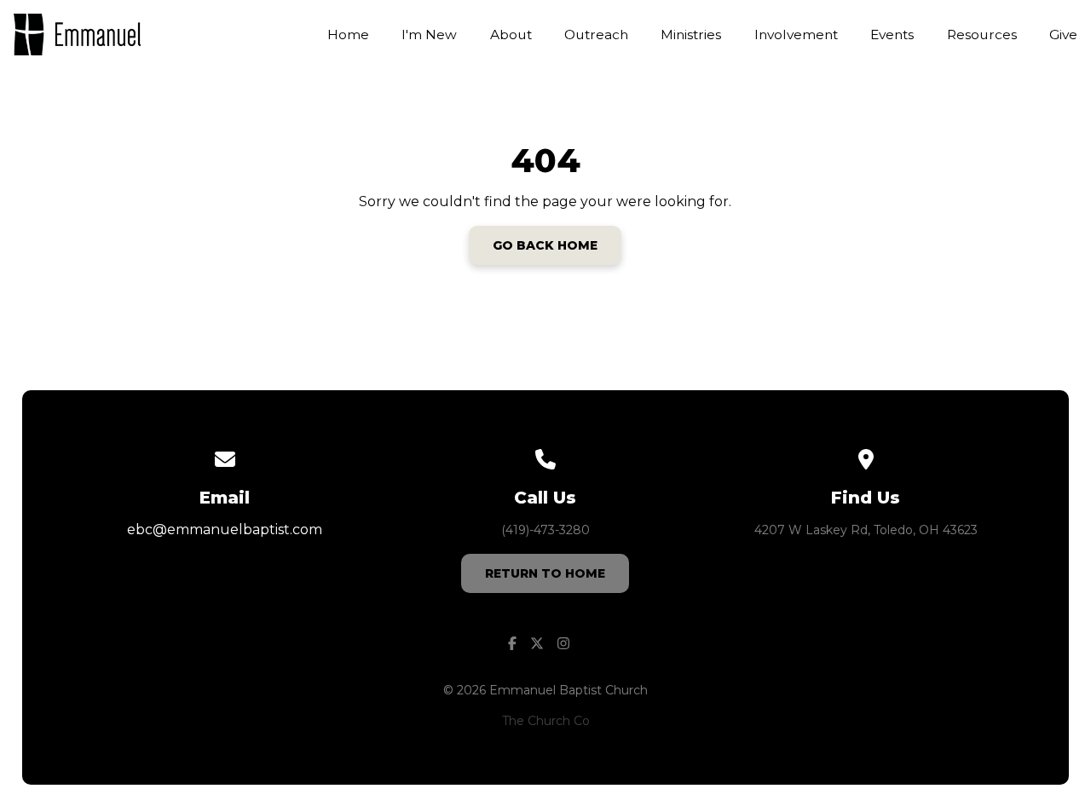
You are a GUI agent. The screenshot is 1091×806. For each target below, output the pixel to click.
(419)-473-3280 (545, 530)
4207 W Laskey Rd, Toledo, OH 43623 (866, 530)
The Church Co (546, 720)
